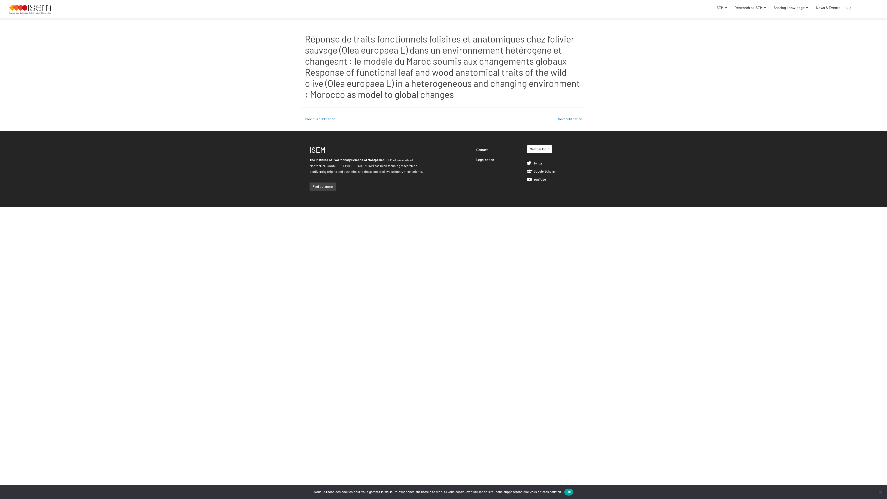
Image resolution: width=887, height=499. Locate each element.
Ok (569, 492)
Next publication (572, 119)
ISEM (719, 7)
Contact (482, 150)
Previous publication (318, 119)
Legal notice (485, 160)
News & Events (828, 7)
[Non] (881, 492)
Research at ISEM (748, 7)
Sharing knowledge (789, 7)
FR (848, 8)
